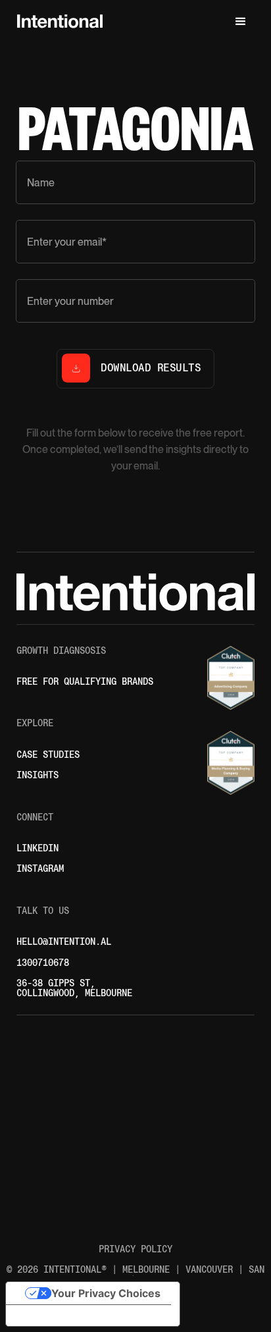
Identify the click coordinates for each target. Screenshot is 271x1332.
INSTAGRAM (40, 869)
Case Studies (48, 755)
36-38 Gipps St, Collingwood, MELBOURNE (74, 988)
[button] (240, 21)
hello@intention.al (63, 942)
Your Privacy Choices (105, 1293)
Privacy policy (135, 1249)
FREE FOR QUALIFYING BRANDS (84, 682)
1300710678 (42, 963)
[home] (57, 21)
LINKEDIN (37, 848)
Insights (37, 775)
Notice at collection (65, 1315)
